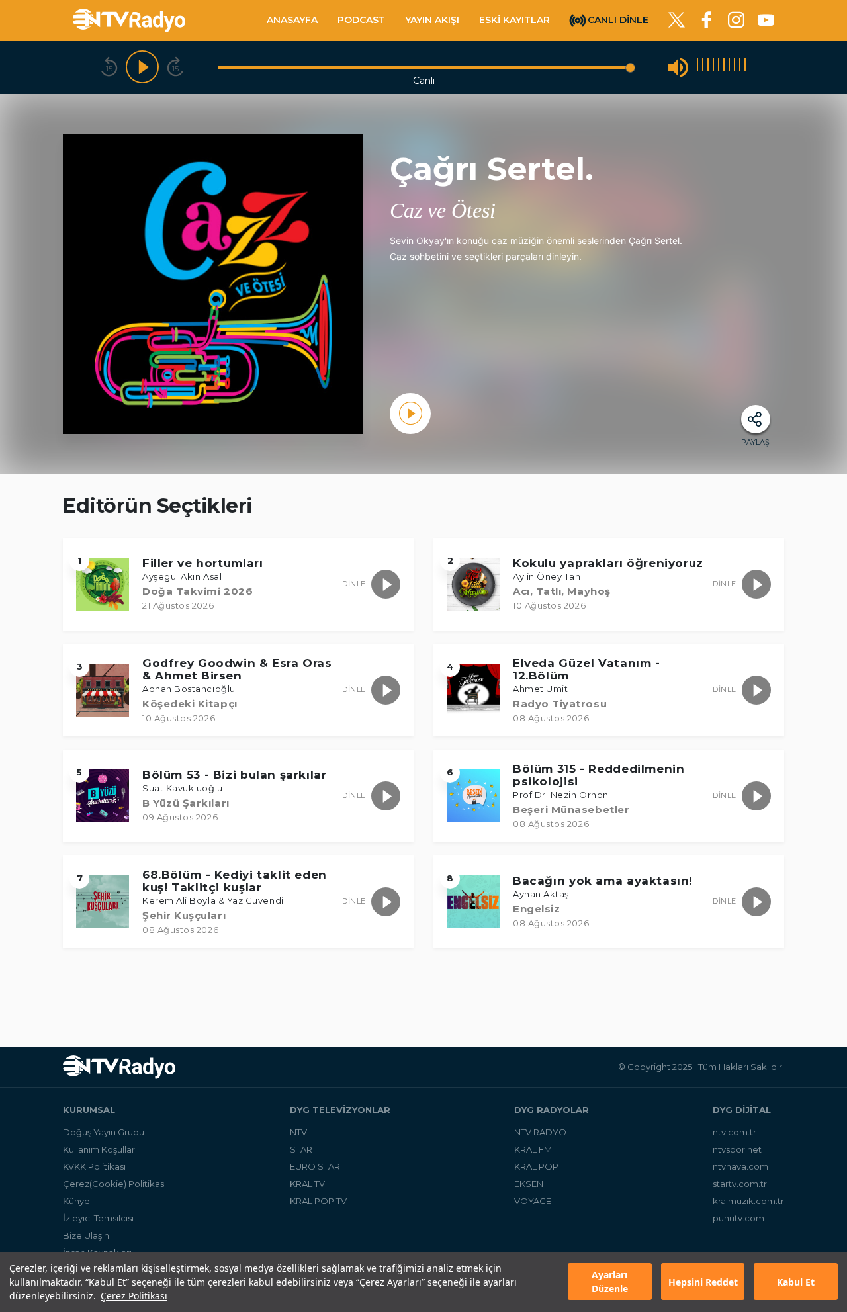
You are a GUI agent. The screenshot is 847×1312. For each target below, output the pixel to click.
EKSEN (528, 1183)
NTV (298, 1132)
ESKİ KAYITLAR (514, 20)
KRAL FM (533, 1149)
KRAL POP (536, 1166)
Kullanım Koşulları (100, 1149)
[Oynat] (142, 67)
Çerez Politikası (134, 1296)
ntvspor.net (737, 1149)
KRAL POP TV (318, 1201)
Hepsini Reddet (703, 1282)
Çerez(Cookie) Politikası (114, 1183)
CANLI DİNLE (618, 19)
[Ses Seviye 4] (713, 67)
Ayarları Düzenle (610, 1282)
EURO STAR (315, 1166)
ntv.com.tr (734, 1132)
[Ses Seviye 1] (697, 67)
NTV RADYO (540, 1132)
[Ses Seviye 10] (745, 67)
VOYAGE (532, 1201)
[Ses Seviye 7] (729, 67)
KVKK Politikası (94, 1166)
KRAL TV (307, 1183)
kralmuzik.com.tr (748, 1201)
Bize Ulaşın (86, 1235)
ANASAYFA (292, 20)
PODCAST (361, 20)
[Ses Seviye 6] (724, 67)
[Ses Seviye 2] (702, 67)
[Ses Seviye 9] (739, 67)
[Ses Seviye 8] (734, 67)
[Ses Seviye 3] (708, 67)
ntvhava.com (740, 1166)
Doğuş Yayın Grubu (103, 1132)
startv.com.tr (740, 1183)
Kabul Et (796, 1282)
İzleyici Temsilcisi (98, 1218)
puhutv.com (738, 1218)
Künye (76, 1201)
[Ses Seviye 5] (718, 67)
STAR (301, 1149)
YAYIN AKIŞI (432, 20)
